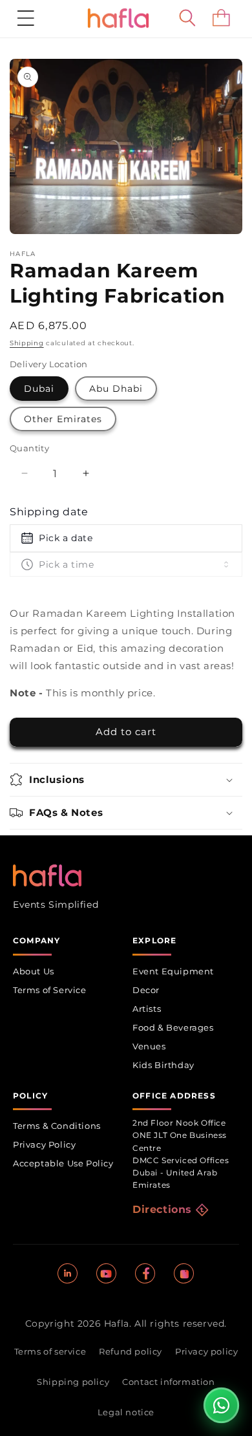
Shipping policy (73, 1382)
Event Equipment (173, 971)
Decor (146, 990)
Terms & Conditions (57, 1125)
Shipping (27, 343)
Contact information (168, 1382)
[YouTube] (107, 1274)
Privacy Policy (44, 1144)
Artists (146, 1008)
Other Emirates (63, 419)
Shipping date (49, 512)
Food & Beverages (173, 1027)
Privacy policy (206, 1351)
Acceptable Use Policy (63, 1163)
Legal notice (126, 1412)
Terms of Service (50, 990)
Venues (149, 1046)
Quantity (29, 448)
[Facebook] (145, 1274)
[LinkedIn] (68, 1274)
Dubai (39, 388)
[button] (26, 18)
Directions (162, 1209)
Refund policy (130, 1351)
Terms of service (50, 1351)
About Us (33, 971)
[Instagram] (184, 1274)
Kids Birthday (163, 1065)
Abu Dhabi (116, 388)
